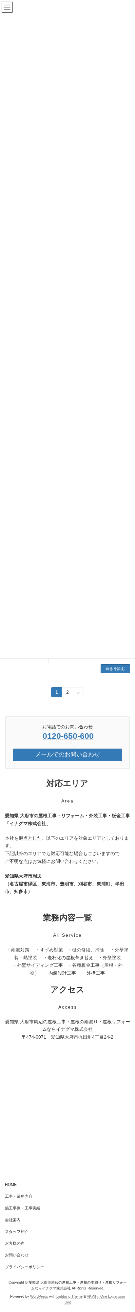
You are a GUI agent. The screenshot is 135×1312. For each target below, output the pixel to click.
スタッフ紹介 (17, 1231)
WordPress (39, 1296)
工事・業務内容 (18, 1196)
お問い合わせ (17, 1255)
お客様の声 (15, 1243)
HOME (11, 1184)
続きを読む (115, 668)
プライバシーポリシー (24, 1267)
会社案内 (13, 1220)
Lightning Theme (69, 1296)
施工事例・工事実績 (22, 1208)
